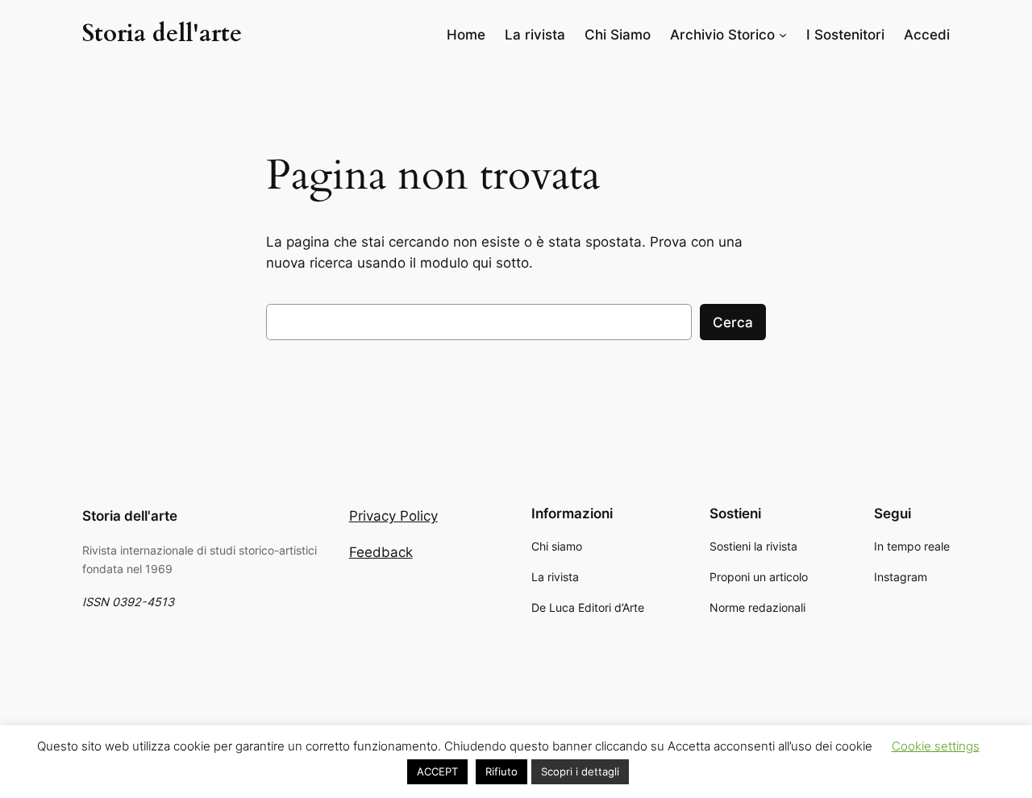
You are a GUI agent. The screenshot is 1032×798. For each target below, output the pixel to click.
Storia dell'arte (162, 34)
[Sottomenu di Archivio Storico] (783, 35)
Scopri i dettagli (580, 771)
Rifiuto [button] (501, 771)
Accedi (927, 35)
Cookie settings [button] (936, 746)
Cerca (733, 322)
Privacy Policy (393, 516)
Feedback (381, 552)
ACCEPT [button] (437, 771)
